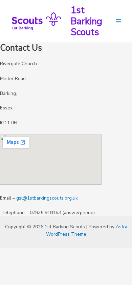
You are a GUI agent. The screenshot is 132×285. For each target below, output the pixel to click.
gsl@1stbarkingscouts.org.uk (47, 198)
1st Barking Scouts (86, 21)
